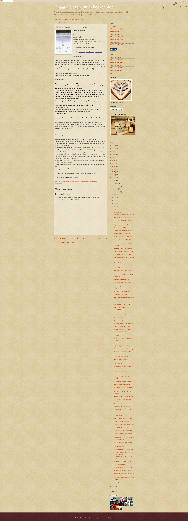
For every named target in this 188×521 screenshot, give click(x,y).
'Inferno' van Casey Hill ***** (122, 371)
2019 (113, 166)
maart (115, 209)
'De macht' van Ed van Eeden (121, 403)
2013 (113, 486)
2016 (113, 175)
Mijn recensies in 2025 (62, 19)
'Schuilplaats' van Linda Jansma (122, 356)
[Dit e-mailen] (56, 183)
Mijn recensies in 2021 (116, 70)
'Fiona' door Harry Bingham (121, 427)
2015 (113, 177)
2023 (113, 154)
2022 (113, 157)
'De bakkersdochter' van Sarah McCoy (124, 320)
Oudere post (102, 238)
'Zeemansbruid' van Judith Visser (122, 230)
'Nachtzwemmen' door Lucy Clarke (123, 418)
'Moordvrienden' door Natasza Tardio (123, 251)
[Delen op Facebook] (60, 183)
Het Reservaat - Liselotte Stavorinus (123, 467)
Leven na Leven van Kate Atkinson (123, 442)
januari (116, 483)
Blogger (110, 518)
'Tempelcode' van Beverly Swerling (123, 254)
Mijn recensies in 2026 (116, 57)
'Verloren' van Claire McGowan (122, 318)
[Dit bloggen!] (57, 183)
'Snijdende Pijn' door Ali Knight (122, 346)
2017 (113, 172)
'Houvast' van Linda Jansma (121, 359)
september (117, 192)
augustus (116, 194)
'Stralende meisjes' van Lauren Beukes (124, 424)
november (116, 186)
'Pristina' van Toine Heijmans (121, 374)
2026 (113, 146)
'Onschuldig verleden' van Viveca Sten (124, 257)
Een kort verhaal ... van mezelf (122, 217)
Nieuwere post (59, 238)
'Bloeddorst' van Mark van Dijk (122, 406)
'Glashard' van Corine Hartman (122, 384)
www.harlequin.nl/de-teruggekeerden (90, 52)
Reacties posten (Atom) (68, 242)
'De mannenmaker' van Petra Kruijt (123, 343)
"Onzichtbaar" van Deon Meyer (122, 326)
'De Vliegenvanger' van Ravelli (122, 291)
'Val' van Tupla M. (118, 263)
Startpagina (75, 19)
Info (83, 19)
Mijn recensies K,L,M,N (116, 37)
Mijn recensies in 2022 (116, 68)
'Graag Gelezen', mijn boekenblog (84, 7)
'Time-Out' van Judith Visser (121, 227)
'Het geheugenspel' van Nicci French (123, 396)
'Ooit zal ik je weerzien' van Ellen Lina (124, 214)
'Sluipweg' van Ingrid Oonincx (122, 301)
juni (115, 200)
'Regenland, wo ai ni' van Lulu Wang (123, 225)
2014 (113, 180)
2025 (113, 148)
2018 (113, 169)
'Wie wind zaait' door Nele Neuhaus (123, 315)
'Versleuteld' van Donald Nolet (122, 304)
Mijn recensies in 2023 (116, 65)
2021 (113, 160)
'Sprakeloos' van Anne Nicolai (122, 312)
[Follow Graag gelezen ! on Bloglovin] (116, 110)
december (116, 183)
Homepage (81, 238)
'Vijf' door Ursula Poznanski (121, 294)
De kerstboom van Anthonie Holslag (123, 449)
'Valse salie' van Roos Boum (121, 421)
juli (115, 197)
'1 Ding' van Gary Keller (120, 464)
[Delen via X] (58, 183)
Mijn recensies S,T (115, 42)
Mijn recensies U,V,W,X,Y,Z (118, 45)
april (115, 206)
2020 (113, 163)
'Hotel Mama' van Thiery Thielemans (123, 248)
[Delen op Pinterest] (61, 183)
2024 (113, 151)
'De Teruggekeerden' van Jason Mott (123, 323)
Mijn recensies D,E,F (116, 31)
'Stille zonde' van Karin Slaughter (122, 260)
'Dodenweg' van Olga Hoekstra (122, 279)
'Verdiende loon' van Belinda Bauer (123, 430)
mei (115, 203)
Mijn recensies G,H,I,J (116, 34)
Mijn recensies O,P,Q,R (116, 39)
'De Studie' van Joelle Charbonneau (123, 470)
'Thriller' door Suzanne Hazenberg (123, 381)
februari (116, 212)
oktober (116, 189)
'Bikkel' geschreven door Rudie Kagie (124, 349)
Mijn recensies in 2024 (116, 62)
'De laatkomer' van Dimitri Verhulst (123, 236)
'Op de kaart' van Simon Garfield (122, 461)
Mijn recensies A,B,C (116, 29)
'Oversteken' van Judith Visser (122, 233)
